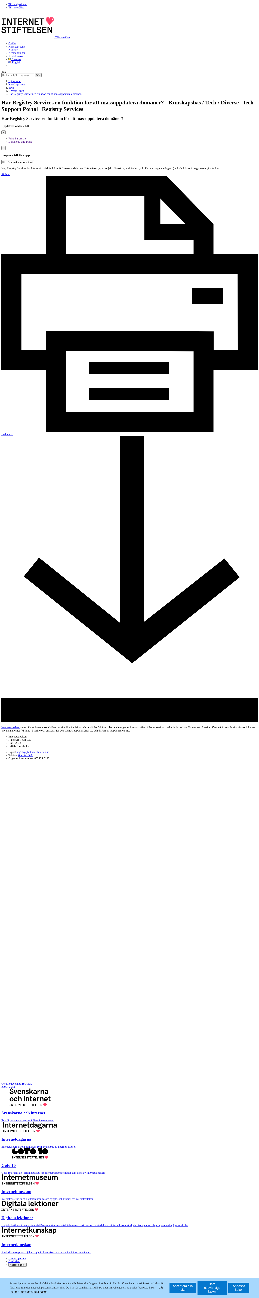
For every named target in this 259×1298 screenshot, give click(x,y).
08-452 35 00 (25, 755)
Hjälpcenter (14, 81)
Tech (11, 87)
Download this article (20, 141)
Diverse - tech (16, 90)
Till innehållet (16, 7)
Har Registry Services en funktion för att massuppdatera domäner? (45, 93)
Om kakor (14, 1261)
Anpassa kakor (17, 1264)
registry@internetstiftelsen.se (33, 752)
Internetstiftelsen (10, 727)
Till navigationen (17, 4)
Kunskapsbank (16, 84)
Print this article (17, 138)
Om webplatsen (17, 1258)
